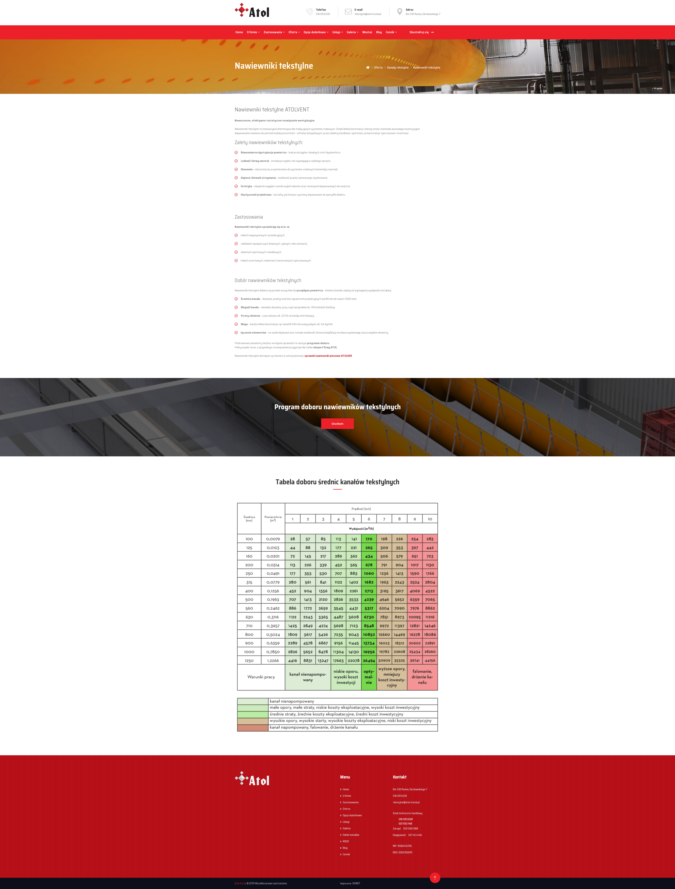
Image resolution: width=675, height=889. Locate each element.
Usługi (336, 32)
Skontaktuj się (419, 32)
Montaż (367, 32)
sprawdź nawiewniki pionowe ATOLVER (328, 356)
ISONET (356, 883)
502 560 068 (410, 828)
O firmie (252, 32)
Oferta (293, 32)
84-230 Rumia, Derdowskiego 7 (423, 14)
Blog (379, 32)
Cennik (390, 32)
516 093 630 (323, 14)
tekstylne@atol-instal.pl (368, 14)
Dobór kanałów (351, 835)
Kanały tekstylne (398, 67)
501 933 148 (405, 824)
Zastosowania (273, 32)
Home (239, 32)
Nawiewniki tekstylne (426, 67)
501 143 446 (415, 835)
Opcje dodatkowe (315, 32)
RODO (346, 841)
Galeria (351, 32)
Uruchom (337, 423)
